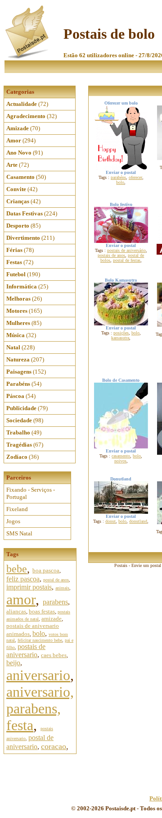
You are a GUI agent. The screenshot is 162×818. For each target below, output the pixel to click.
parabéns (118, 177)
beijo (13, 663)
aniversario (38, 675)
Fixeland (17, 509)
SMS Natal (19, 533)
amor (21, 599)
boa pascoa (45, 570)
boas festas (42, 611)
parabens (55, 602)
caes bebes (54, 655)
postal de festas (126, 260)
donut (110, 521)
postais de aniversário (126, 250)
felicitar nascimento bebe (40, 640)
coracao (53, 746)
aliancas (16, 611)
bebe (16, 569)
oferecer (135, 177)
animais (62, 587)
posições (121, 332)
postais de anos (111, 255)
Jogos (13, 521)
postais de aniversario (25, 650)
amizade (51, 618)
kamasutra (120, 337)
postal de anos (56, 579)
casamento (121, 455)
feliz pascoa (23, 579)
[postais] (27, 56)
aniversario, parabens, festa (40, 708)
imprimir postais (29, 587)
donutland (138, 521)
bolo (38, 633)
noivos (120, 460)
